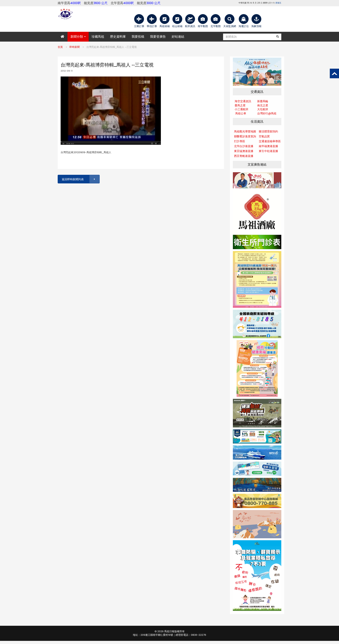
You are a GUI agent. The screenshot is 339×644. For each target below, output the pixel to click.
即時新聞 (74, 47)
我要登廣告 (158, 36)
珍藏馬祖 (98, 36)
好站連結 (178, 36)
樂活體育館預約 (268, 131)
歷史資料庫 (118, 36)
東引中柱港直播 (268, 151)
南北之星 (262, 105)
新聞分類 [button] (77, 36)
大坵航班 (262, 109)
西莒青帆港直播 (243, 156)
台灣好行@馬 (265, 113)
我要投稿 (138, 36)
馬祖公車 (240, 113)
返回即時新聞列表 (73, 179)
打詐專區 (239, 141)
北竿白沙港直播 (243, 146)
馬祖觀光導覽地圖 (245, 131)
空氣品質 (264, 136)
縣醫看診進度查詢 (245, 136)
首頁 (60, 47)
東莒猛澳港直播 (243, 151)
